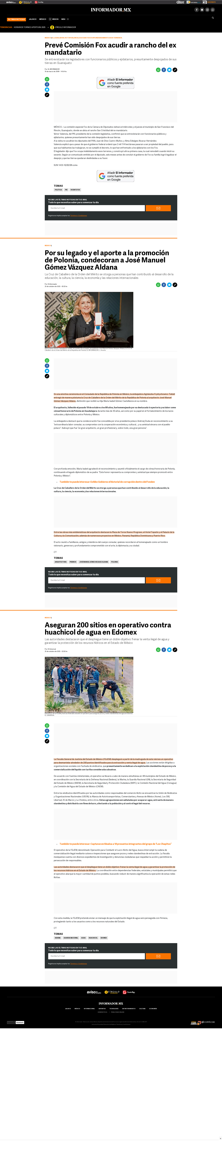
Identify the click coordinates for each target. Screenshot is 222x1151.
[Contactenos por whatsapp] (212, 9)
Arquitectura (60, 561)
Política (58, 189)
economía (153, 1008)
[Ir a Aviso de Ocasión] (94, 990)
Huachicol (93, 937)
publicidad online (117, 1011)
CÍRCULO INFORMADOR (65, 27)
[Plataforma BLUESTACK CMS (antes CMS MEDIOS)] (20, 1021)
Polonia (114, 561)
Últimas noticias (16, 19)
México (42, 19)
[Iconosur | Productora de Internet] (11, 1021)
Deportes (102, 1008)
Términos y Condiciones (78, 215)
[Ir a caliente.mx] (180, 2)
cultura (142, 1008)
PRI (66, 189)
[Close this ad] (220, 1138)
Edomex (104, 937)
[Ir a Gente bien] (129, 990)
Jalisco (32, 19)
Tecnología (113, 1008)
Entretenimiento (128, 1008)
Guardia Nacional (71, 937)
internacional (89, 1008)
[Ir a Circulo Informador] (24, 1)
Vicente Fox (75, 189)
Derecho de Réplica (110, 1024)
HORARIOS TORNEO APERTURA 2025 (29, 27)
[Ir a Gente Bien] (37, 1)
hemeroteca (102, 1011)
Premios (73, 561)
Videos (55, 19)
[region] (111, 1146)
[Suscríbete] (208, 2)
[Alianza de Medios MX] (196, 1021)
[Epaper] (193, 2)
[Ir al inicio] (34, 9)
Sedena (57, 937)
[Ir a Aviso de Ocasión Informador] (11, 1)
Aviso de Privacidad (97, 1024)
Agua (83, 937)
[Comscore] (208, 1021)
